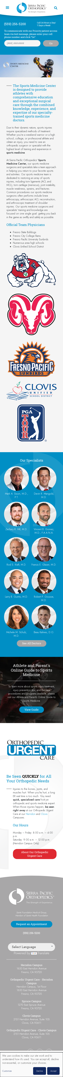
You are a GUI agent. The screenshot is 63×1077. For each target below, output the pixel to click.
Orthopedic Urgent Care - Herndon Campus (31, 981)
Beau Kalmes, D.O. (44, 632)
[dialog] (31, 1064)
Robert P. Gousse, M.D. (44, 598)
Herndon (30, 814)
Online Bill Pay (15, 1052)
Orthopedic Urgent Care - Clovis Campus (31, 1030)
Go (50, 43)
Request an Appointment (31, 924)
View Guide (32, 709)
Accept (53, 1071)
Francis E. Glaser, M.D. (44, 564)
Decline (39, 1071)
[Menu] (7, 8)
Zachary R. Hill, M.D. (16, 529)
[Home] (31, 8)
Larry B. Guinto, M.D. (16, 597)
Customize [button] (7, 1071)
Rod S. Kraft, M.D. (16, 564)
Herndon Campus (31, 965)
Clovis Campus (31, 1016)
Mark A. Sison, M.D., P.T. (16, 495)
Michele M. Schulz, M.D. (16, 634)
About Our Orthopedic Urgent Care (34, 853)
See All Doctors (31, 643)
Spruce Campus (31, 1001)
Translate (43, 953)
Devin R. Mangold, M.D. (44, 495)
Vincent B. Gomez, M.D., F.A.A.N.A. (44, 531)
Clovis (44, 814)
